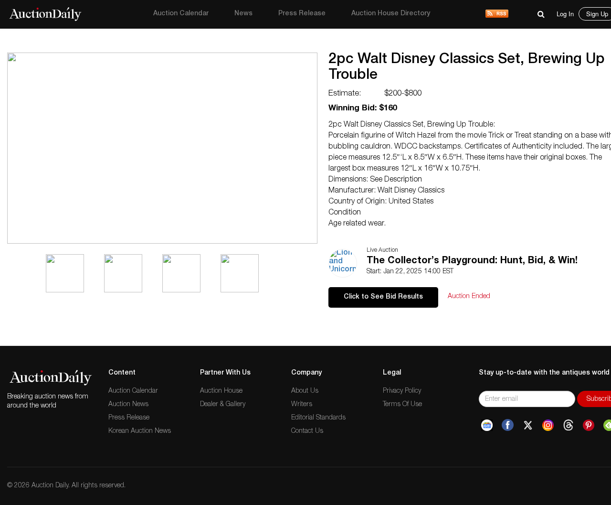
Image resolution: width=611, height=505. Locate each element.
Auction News (128, 404)
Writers (301, 404)
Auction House (221, 391)
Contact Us (307, 431)
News (243, 14)
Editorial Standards (318, 418)
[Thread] (568, 425)
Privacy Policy (402, 391)
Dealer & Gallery (222, 404)
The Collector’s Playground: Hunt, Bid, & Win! (472, 261)
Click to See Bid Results (383, 297)
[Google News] (487, 425)
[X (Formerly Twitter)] (528, 425)
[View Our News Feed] (496, 14)
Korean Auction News (139, 431)
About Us (304, 391)
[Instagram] (548, 425)
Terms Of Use (402, 404)
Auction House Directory (390, 14)
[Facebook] (508, 425)
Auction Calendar (181, 14)
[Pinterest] (588, 425)
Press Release (302, 14)
